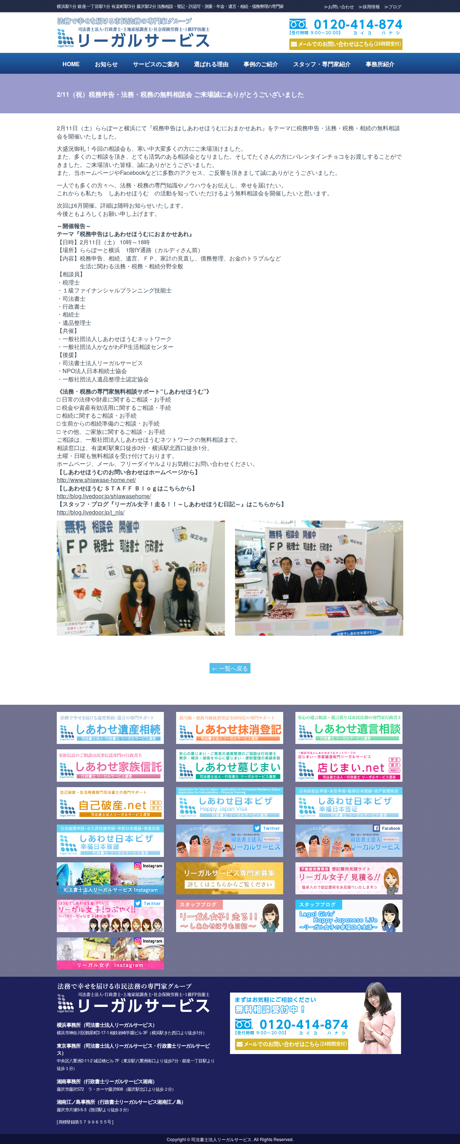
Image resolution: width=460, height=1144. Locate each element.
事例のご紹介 (261, 64)
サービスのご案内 (156, 64)
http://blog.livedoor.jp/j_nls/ (90, 512)
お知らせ (106, 64)
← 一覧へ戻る (230, 668)
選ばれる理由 (211, 64)
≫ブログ (392, 6)
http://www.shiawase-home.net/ (96, 480)
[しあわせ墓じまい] (229, 779)
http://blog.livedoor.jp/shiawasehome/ (104, 496)
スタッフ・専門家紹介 (322, 64)
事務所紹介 (380, 64)
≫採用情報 (369, 6)
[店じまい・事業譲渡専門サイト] (348, 779)
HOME (71, 64)
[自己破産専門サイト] (110, 816)
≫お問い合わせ (339, 6)
